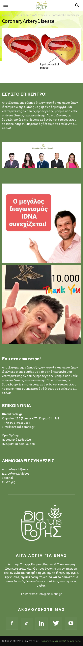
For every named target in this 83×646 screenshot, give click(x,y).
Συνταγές (8, 482)
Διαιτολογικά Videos (15, 473)
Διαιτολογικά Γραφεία (16, 469)
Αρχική (6, 15)
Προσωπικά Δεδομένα (16, 439)
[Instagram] (27, 624)
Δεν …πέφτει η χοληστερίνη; (31, 15)
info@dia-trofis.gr (50, 594)
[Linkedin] (41, 624)
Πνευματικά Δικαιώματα (18, 443)
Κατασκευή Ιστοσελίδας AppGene (61, 641)
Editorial (7, 477)
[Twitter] (56, 624)
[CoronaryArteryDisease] (41, 73)
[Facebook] (12, 624)
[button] (77, 5)
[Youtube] (71, 624)
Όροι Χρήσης (11, 435)
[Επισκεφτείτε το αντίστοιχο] (41, 223)
